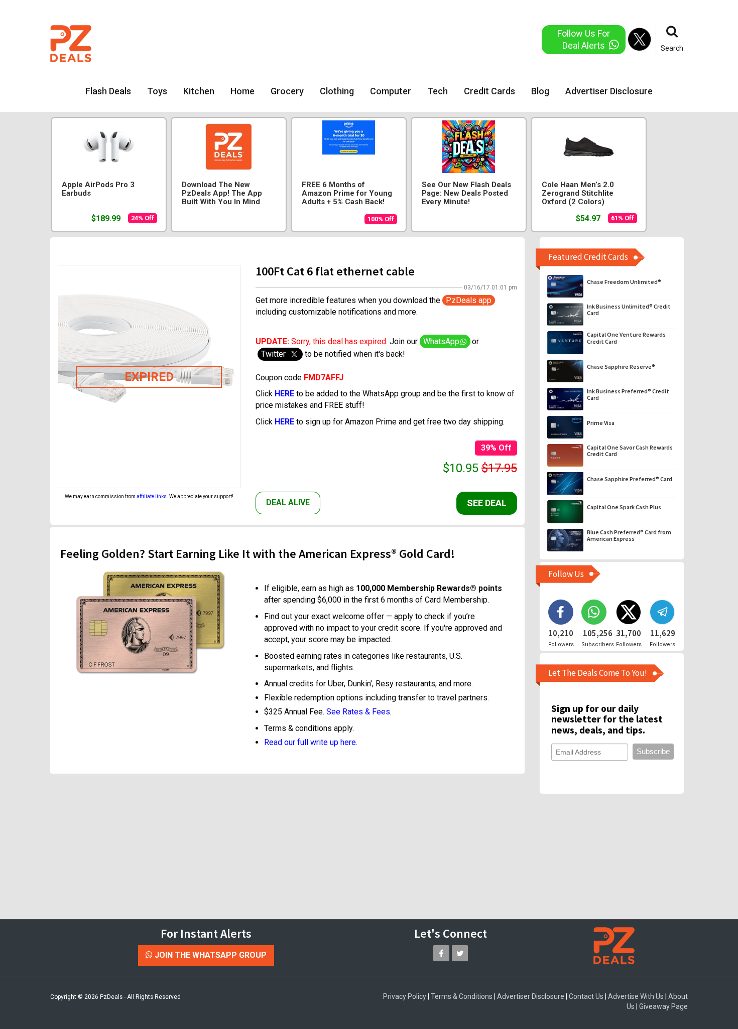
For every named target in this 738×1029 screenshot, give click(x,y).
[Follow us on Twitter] (460, 953)
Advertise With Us (636, 996)
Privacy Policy (404, 996)
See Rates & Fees (358, 711)
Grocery (287, 91)
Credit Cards (489, 91)
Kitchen (198, 91)
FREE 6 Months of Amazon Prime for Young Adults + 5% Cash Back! (347, 193)
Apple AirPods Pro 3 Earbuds (98, 189)
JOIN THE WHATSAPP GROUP (210, 955)
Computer (390, 91)
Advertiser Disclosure (609, 91)
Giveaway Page (663, 1006)
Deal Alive (288, 502)
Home (242, 91)
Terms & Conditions (462, 996)
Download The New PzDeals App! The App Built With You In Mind (222, 193)
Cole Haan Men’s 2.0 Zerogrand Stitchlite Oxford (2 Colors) (578, 193)
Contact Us (586, 996)
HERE (284, 421)
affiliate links (152, 496)
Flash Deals (108, 91)
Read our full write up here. (310, 742)
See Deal (487, 503)
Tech (437, 91)
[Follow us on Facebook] (441, 953)
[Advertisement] (328, 42)
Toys (157, 91)
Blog (540, 91)
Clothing (337, 91)
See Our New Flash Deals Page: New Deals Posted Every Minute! (466, 193)
